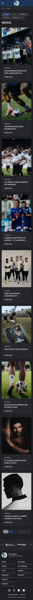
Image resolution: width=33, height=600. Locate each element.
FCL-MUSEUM (22, 566)
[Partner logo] (9, 590)
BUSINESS (5, 575)
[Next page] (27, 531)
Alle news (6, 14)
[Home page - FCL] (16, 3)
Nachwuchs (16, 17)
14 (21, 531)
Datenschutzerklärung (13, 594)
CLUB (3, 571)
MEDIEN (20, 571)
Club (14, 14)
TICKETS (4, 579)
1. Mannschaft (23, 14)
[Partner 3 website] (22, 545)
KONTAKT (21, 575)
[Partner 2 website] (10, 545)
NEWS (4, 562)
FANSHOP (5, 584)
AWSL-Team (6, 17)
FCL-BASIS (21, 562)
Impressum (22, 594)
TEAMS (4, 566)
